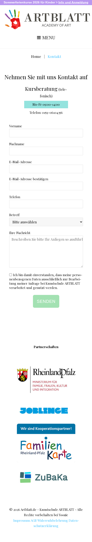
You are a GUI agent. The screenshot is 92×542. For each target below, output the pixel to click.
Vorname (15, 126)
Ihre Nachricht (19, 233)
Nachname (16, 144)
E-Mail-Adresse (20, 162)
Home (36, 56)
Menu (48, 37)
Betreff (14, 215)
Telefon (14, 197)
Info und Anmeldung (73, 2)
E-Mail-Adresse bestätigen (28, 179)
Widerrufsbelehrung (52, 520)
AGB (34, 520)
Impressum (21, 520)
